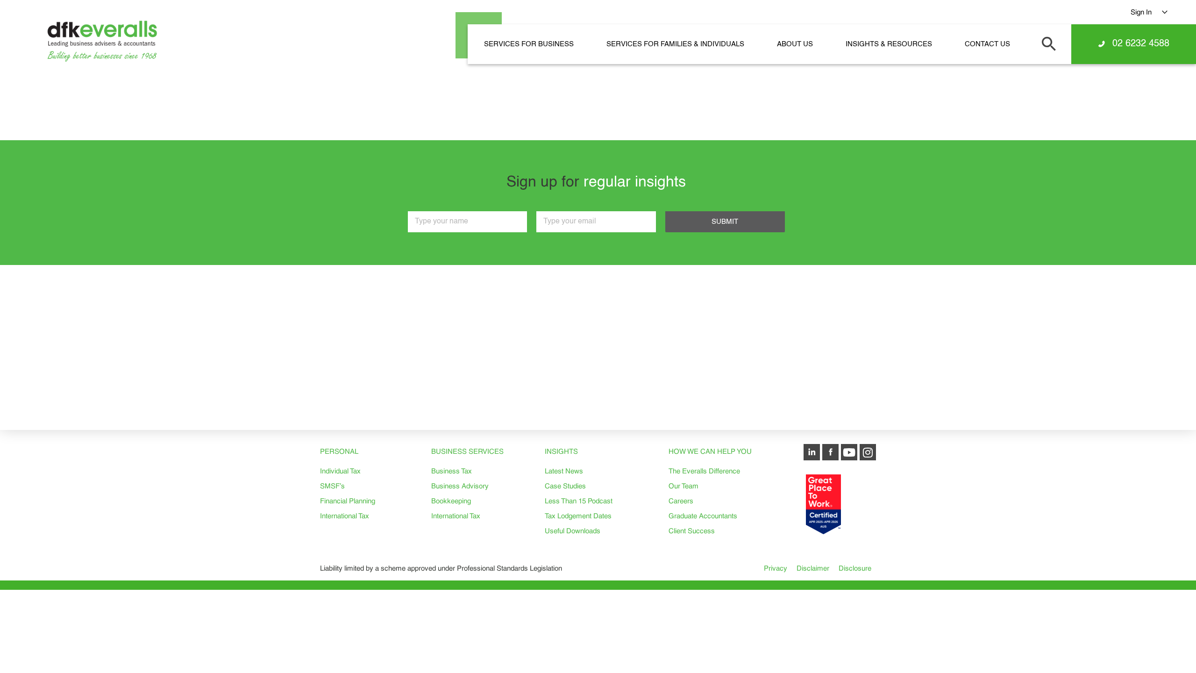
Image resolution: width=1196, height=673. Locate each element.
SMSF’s (332, 486)
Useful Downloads (572, 531)
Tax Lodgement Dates (578, 516)
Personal (339, 451)
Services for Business (529, 44)
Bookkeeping (451, 501)
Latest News (564, 471)
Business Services (467, 451)
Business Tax (451, 471)
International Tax (344, 516)
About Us (795, 44)
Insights (561, 451)
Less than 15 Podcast (578, 501)
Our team (683, 486)
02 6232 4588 (1140, 44)
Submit (725, 221)
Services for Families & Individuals (675, 44)
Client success (692, 531)
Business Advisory (460, 486)
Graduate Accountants (703, 516)
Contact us (987, 44)
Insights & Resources (889, 44)
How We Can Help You (710, 451)
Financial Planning (347, 501)
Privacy (775, 568)
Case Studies (565, 486)
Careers (681, 501)
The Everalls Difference (704, 471)
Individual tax (340, 471)
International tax (455, 516)
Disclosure (855, 568)
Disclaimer (813, 568)
